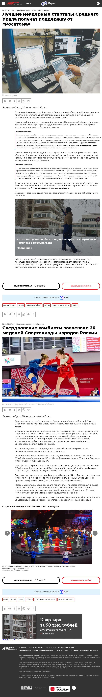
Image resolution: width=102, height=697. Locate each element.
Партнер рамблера (41, 688)
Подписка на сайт (36, 648)
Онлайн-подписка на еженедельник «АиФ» (36, 650)
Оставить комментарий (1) (81, 286)
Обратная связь (62, 650)
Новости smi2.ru (10, 639)
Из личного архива (9, 95)
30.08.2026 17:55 (8, 324)
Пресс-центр (50, 648)
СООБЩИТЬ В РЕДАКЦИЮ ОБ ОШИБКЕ (84, 650)
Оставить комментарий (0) (81, 580)
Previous (7, 533)
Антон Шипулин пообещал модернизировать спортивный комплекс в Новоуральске (56, 241)
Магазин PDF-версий (66, 648)
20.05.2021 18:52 (8, 10)
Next (95, 533)
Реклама (22, 648)
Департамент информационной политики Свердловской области (28, 404)
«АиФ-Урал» (8, 570)
